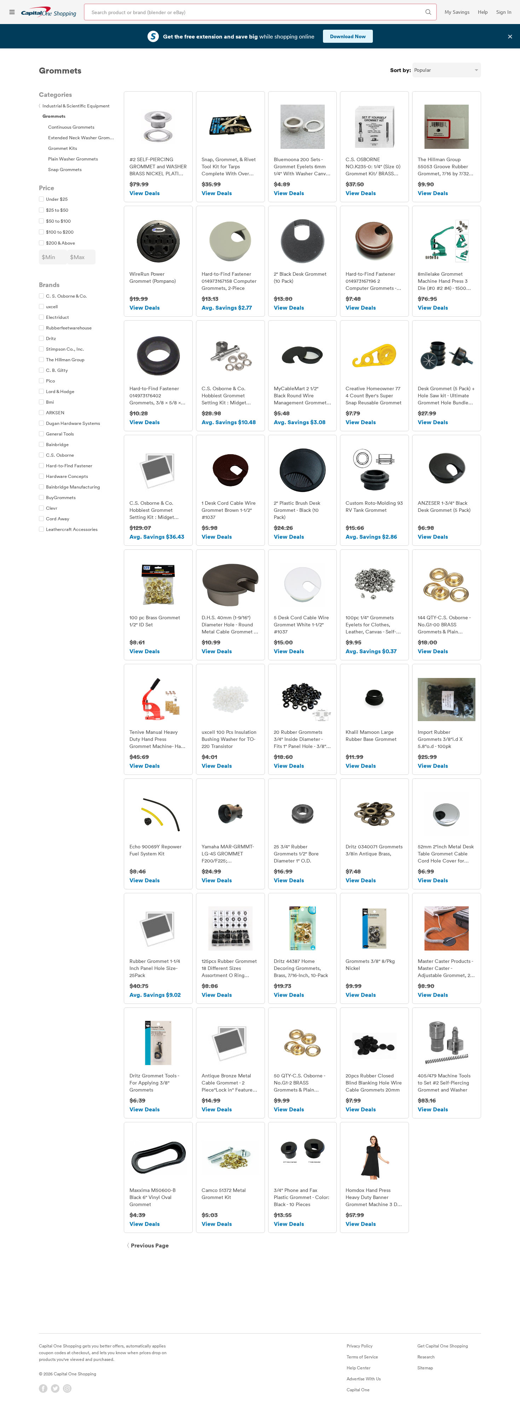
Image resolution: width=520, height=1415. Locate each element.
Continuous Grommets (71, 127)
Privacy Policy (359, 1346)
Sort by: (400, 70)
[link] (48, 11)
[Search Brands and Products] (428, 12)
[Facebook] (43, 1388)
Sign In (504, 12)
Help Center (358, 1367)
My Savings (457, 12)
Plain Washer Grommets (73, 159)
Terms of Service (362, 1356)
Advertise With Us (364, 1378)
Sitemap (425, 1367)
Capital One (358, 1389)
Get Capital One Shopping (442, 1346)
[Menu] (12, 12)
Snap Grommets (65, 169)
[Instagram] (67, 1388)
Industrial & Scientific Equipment (74, 106)
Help (483, 12)
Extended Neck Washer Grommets (84, 137)
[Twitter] (55, 1388)
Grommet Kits (62, 148)
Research (426, 1356)
